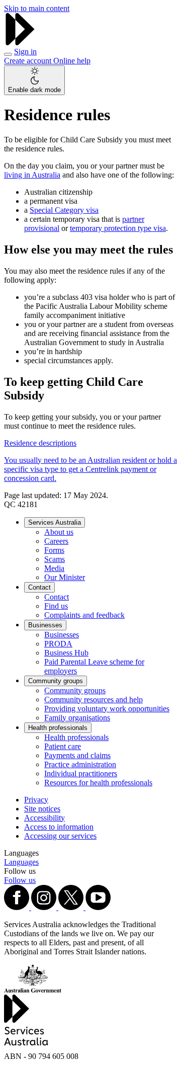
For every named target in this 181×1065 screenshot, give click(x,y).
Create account (28, 60)
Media (54, 568)
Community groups (55, 681)
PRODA (58, 643)
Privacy (36, 799)
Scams (54, 559)
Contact (39, 587)
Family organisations (77, 717)
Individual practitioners (80, 773)
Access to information (59, 827)
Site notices (42, 808)
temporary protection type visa (118, 228)
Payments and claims (77, 755)
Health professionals (57, 727)
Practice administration (80, 764)
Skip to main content (36, 8)
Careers (56, 541)
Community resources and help (93, 699)
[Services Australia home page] (20, 42)
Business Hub (66, 652)
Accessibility (44, 817)
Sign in (25, 51)
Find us (56, 606)
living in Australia (32, 175)
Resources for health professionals (98, 782)
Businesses (45, 625)
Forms (54, 550)
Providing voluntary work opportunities (106, 708)
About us (58, 532)
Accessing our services (60, 836)
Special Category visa (64, 210)
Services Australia (54, 522)
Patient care (62, 746)
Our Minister (64, 577)
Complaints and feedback (84, 615)
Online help (71, 60)
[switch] (34, 80)
